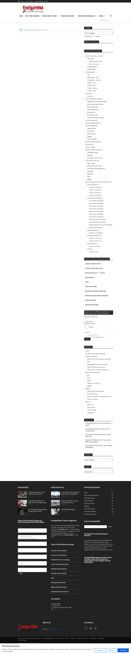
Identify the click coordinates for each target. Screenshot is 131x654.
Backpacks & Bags (92, 152)
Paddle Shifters (91, 69)
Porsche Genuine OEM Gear (93, 142)
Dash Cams (90, 59)
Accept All (123, 650)
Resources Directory (91, 356)
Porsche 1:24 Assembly (95, 233)
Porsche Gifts (89, 144)
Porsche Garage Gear (91, 126)
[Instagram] (104, 20)
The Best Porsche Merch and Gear (95, 354)
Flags (88, 176)
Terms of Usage (92, 410)
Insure (89, 380)
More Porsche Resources (86, 16)
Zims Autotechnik (91, 286)
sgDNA (101, 16)
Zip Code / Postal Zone (91, 317)
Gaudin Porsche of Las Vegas (60, 560)
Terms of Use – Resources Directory (97, 370)
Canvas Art (90, 96)
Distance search (90, 323)
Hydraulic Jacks (91, 128)
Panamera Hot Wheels (95, 227)
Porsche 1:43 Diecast (95, 195)
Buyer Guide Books (92, 107)
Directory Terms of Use (62, 638)
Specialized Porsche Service (60, 591)
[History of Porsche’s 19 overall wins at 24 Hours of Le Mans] (55, 503)
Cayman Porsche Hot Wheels (97, 222)
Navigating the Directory (49, 638)
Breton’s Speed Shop (91, 305)
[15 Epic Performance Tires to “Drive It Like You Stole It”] (22, 494)
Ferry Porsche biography (68, 509)
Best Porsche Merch (32, 16)
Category (86, 332)
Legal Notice (90, 412)
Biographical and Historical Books (97, 101)
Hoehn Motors (89, 277)
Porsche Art (88, 93)
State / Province (22, 547)
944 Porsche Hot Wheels (96, 214)
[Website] (107, 20)
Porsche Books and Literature (94, 99)
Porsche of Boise (90, 300)
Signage (89, 136)
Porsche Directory (67, 16)
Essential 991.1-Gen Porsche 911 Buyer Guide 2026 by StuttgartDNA (98, 441)
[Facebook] (101, 20)
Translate (97, 36)
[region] (65, 648)
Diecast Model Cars (92, 184)
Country (20, 553)
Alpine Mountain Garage (59, 587)
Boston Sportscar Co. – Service (95, 273)
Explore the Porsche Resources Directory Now (29, 638)
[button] (111, 16)
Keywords (21, 566)
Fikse (87, 282)
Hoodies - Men (91, 83)
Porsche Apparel (90, 72)
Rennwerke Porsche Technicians (95, 291)
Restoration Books (92, 115)
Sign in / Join (21, 1)
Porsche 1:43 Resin (94, 246)
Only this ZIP (89, 322)
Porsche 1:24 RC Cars (95, 241)
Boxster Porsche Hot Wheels (97, 219)
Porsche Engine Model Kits (93, 123)
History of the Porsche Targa (95, 391)
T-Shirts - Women (92, 88)
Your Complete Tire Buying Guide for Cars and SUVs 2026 (98, 435)
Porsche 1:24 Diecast (95, 190)
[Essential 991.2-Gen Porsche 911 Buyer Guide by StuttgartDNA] (55, 494)
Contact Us (90, 404)
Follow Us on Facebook (91, 42)
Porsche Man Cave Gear (92, 160)
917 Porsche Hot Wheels (96, 203)
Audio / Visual (91, 163)
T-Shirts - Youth (91, 91)
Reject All (111, 650)
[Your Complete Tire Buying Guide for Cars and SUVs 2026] (22, 512)
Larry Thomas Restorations (60, 564)
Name (19, 527)
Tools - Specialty (92, 139)
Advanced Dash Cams (95, 61)
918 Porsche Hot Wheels (96, 206)
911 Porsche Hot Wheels (96, 201)
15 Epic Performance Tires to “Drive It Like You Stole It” (98, 424)
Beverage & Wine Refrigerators (96, 168)
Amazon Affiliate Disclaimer (41, 1)
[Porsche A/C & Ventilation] (98, 337)
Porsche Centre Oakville (58, 573)
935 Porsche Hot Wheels (96, 211)
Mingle (89, 386)
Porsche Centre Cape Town (94, 268)
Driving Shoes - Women (94, 80)
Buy (88, 375)
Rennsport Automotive (58, 582)
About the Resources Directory (96, 367)
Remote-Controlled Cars (94, 235)
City (19, 540)
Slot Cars (89, 249)
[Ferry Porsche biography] (55, 512)
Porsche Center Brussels (59, 555)
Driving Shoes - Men (93, 77)
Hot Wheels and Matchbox (94, 198)
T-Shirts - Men (91, 85)
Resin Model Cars (92, 243)
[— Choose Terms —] (98, 335)
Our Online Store (29, 1)
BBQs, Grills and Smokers (94, 166)
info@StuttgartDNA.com (57, 629)
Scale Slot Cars (93, 251)
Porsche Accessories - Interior (94, 56)
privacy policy (69, 535)
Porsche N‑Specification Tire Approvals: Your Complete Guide (97, 430)
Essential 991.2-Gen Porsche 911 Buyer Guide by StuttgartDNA (98, 446)
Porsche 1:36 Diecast (95, 193)
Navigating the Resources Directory (97, 364)
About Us (88, 402)
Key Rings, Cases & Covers (95, 158)
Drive (88, 378)
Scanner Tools (91, 134)
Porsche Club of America (59, 550)
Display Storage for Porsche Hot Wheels (100, 225)
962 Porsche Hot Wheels (96, 217)
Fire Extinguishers (92, 67)
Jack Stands (90, 131)
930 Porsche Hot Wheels (96, 209)
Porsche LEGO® (90, 147)
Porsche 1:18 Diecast (95, 187)
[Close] (129, 645)
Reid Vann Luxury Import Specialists (96, 295)
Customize (100, 650)
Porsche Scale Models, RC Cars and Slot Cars (98, 182)
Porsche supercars (92, 394)
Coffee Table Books (93, 109)
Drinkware (90, 155)
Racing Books (91, 112)
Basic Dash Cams (94, 64)
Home (21, 16)
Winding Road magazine (59, 569)
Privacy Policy (91, 407)
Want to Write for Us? (82, 638)
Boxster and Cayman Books (95, 104)
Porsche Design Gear (91, 120)
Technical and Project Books (95, 117)
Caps (88, 75)
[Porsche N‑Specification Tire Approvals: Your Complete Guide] (22, 503)
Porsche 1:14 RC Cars (95, 238)
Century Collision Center (93, 264)
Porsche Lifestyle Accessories (93, 150)
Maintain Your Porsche (93, 383)
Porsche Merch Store (49, 16)
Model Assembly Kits (93, 230)
